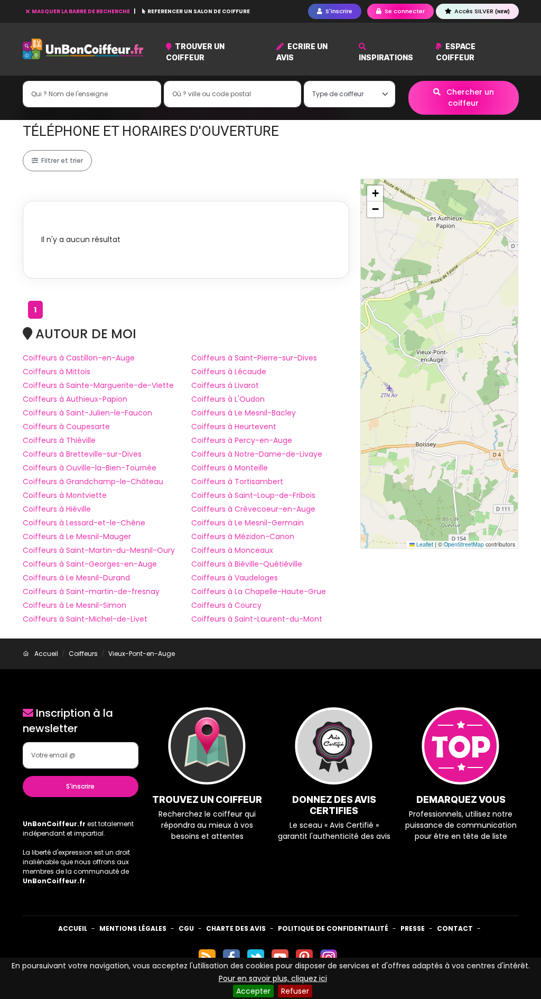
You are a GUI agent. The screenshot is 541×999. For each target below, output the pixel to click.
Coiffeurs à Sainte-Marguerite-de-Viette (98, 385)
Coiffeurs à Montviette (65, 495)
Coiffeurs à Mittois (56, 371)
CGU (186, 928)
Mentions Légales (132, 928)
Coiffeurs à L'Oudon (228, 399)
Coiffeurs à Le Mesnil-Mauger (77, 536)
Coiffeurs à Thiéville (59, 440)
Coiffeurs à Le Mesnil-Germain (247, 522)
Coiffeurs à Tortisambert (237, 481)
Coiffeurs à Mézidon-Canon (242, 536)
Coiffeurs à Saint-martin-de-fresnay (91, 591)
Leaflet (424, 544)
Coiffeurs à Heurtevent (233, 426)
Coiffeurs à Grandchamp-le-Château (93, 481)
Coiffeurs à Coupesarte (66, 426)
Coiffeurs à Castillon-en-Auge (79, 358)
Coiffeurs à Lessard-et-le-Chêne (84, 522)
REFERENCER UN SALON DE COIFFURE (198, 11)
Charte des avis (236, 928)
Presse (412, 928)
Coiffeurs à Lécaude (228, 371)
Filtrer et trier (61, 160)
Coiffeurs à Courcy (226, 605)
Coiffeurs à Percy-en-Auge (241, 440)
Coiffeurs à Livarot (225, 385)
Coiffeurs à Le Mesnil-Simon (74, 605)
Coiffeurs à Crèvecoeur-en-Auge (253, 509)
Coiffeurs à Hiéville (57, 509)
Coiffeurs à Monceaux (232, 550)
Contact (455, 928)
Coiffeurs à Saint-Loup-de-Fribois (253, 495)
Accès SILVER (481, 11)
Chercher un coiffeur (469, 97)
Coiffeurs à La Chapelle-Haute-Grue (258, 591)
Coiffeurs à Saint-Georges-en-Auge (90, 564)
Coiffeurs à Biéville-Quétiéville (246, 564)
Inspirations (386, 57)
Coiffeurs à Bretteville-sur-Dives (82, 454)
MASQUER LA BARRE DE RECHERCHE (81, 11)
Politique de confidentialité (333, 928)
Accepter (253, 991)
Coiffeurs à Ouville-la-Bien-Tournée (89, 467)
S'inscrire (80, 786)
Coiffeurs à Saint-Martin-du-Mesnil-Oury (99, 550)
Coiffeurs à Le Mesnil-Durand (76, 577)
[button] (375, 193)
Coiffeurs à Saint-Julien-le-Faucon (87, 413)
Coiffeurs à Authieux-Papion (75, 399)
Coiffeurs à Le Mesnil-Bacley (243, 413)
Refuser (295, 991)
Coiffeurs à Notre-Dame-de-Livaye (256, 454)
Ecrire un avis (302, 52)
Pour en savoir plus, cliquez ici (273, 978)
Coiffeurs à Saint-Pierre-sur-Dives (254, 358)
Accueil (72, 928)
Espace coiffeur (455, 52)
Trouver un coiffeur (195, 52)
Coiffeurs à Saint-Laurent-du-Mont (256, 619)
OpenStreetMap (464, 544)
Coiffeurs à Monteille (229, 467)
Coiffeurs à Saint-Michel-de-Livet (85, 619)
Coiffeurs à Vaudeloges (234, 577)
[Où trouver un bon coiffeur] (83, 48)
